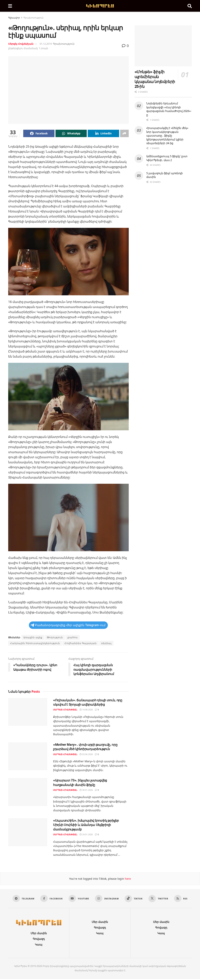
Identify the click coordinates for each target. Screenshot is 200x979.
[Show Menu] (10, 6)
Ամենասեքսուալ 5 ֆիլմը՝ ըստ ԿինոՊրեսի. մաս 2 (167, 158)
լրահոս (72, 637)
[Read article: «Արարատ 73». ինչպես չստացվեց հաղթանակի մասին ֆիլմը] (27, 792)
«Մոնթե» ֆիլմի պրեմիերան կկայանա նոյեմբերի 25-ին (155, 79)
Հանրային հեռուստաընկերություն (35, 643)
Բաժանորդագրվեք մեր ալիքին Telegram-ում (70, 625)
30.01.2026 (87, 789)
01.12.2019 (46, 43)
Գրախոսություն (33, 17)
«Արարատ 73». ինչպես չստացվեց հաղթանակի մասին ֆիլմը (80, 782)
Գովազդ (39, 939)
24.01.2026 (87, 834)
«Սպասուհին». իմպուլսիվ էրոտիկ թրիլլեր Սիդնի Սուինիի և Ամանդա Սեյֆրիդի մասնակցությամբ (86, 824)
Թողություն (55, 637)
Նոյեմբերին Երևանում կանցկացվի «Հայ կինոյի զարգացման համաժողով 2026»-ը (169, 109)
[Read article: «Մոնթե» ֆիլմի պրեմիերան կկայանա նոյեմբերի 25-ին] (163, 45)
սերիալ (106, 643)
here (127, 878)
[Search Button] (190, 6)
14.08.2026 (87, 709)
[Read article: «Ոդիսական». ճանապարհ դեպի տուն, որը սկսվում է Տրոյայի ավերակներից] (27, 712)
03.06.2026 (87, 754)
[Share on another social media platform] (124, 133)
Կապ (38, 944)
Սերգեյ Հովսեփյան (20, 43)
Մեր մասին (39, 933)
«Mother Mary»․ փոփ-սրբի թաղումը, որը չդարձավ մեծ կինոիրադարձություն (85, 746)
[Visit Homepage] (99, 6)
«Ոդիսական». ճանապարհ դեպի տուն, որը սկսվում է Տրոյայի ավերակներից (87, 702)
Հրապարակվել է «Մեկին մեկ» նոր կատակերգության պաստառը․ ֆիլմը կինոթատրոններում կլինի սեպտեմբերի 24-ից (167, 135)
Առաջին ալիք (32, 637)
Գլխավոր (14, 17)
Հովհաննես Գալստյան (80, 643)
